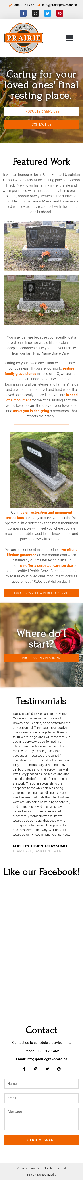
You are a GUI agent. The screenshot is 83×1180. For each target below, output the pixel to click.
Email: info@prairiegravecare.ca (41, 1059)
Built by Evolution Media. (42, 1174)
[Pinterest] (59, 13)
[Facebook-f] (23, 13)
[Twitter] (47, 13)
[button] (69, 37)
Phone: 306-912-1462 (41, 1051)
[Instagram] (35, 13)
